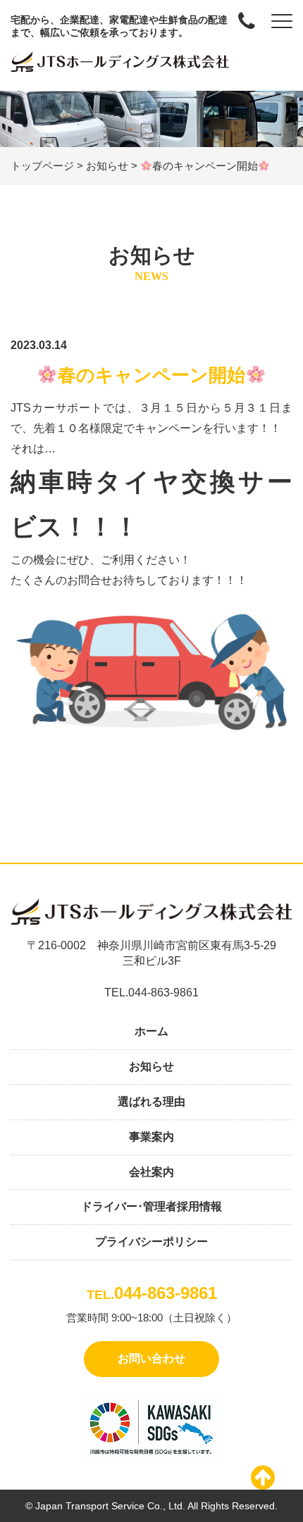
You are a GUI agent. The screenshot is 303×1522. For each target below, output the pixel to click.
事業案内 (151, 1137)
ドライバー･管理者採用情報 (151, 1206)
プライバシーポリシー (151, 1242)
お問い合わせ (151, 1358)
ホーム (151, 1031)
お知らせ (151, 1066)
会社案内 (151, 1172)
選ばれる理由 (151, 1102)
